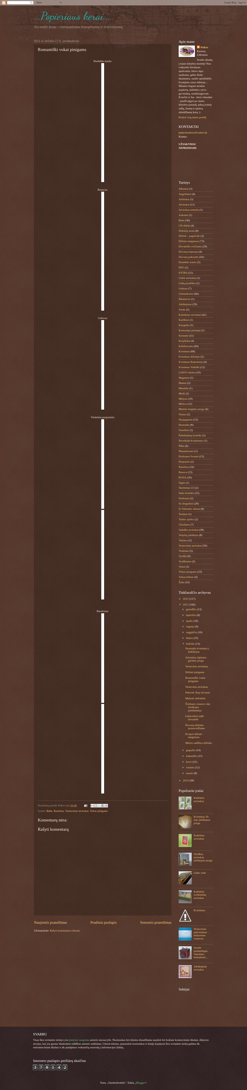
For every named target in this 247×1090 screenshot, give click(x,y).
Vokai (182, 566)
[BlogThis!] (96, 805)
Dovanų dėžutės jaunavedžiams (195, 727)
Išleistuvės (184, 299)
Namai (182, 414)
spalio (189, 620)
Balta (49, 810)
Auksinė (183, 215)
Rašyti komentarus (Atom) (65, 930)
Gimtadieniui (186, 293)
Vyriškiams (185, 561)
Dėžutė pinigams (194, 672)
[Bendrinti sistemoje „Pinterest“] (106, 805)
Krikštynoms (186, 346)
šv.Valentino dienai (189, 508)
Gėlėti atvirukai (187, 278)
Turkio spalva (186, 519)
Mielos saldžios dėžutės (198, 742)
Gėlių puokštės (187, 283)
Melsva (183, 403)
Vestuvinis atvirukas (196, 666)
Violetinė (184, 550)
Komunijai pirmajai (190, 330)
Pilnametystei (186, 451)
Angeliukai (185, 194)
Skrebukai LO (186, 487)
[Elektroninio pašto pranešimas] (85, 805)
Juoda (182, 309)
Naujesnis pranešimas (50, 922)
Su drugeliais (186, 503)
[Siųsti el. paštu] (92, 805)
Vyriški (183, 556)
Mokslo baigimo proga (191, 409)
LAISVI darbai (187, 372)
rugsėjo (190, 626)
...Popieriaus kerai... (72, 15)
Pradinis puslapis (103, 922)
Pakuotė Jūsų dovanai (197, 692)
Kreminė (183, 335)
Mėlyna (183, 398)
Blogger (140, 1082)
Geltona (183, 288)
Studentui (184, 498)
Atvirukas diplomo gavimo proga (195, 659)
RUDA (182, 477)
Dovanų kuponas (188, 251)
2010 (186, 780)
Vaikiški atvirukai (188, 529)
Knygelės (184, 325)
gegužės (191, 750)
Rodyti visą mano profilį (192, 117)
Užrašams (184, 524)
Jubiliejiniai (185, 304)
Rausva (183, 472)
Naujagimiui (186, 419)
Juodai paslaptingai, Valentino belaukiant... (201, 952)
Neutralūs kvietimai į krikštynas (197, 650)
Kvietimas (199, 910)
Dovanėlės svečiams (190, 246)
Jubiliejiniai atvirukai (200, 968)
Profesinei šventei (189, 456)
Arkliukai (184, 199)
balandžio (192, 756)
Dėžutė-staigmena (189, 241)
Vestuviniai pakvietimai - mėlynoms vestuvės (201, 934)
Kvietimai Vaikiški (189, 367)
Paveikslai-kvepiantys (191, 440)
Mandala (183, 388)
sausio (190, 773)
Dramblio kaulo (187, 262)
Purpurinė (184, 461)
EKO (181, 267)
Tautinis (183, 514)
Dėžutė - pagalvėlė (189, 235)
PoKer (204, 47)
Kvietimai (184, 351)
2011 (186, 604)
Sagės (182, 482)
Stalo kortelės (186, 493)
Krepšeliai (184, 340)
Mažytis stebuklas (195, 698)
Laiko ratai (200, 872)
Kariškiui (184, 319)
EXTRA (183, 272)
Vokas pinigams (99, 810)
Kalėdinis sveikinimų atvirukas (200, 894)
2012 (186, 598)
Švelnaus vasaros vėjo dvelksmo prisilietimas (197, 707)
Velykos (183, 540)
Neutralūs (184, 424)
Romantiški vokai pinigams (195, 679)
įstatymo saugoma (79, 1040)
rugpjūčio (192, 632)
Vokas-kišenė (186, 577)
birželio (190, 643)
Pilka (181, 445)
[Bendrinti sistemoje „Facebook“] (103, 805)
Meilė (182, 393)
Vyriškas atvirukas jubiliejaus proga (203, 857)
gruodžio (191, 609)
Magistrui (184, 377)
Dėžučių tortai (187, 230)
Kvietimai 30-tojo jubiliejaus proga (202, 820)
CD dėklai (184, 225)
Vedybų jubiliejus (188, 535)
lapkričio (191, 615)
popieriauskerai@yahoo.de (193, 132)
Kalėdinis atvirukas (199, 799)
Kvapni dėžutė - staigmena (194, 736)
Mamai (182, 383)
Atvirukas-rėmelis (189, 209)
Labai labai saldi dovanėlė (194, 718)
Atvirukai (184, 204)
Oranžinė (184, 430)
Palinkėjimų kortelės (190, 435)
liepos (189, 637)
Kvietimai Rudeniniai (191, 361)
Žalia (181, 582)
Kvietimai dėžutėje (189, 356)
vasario (190, 767)
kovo (189, 761)
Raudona (59, 810)
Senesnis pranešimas (155, 922)
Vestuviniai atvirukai (76, 810)
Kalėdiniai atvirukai (190, 314)
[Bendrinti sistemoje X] (99, 805)
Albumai (183, 188)
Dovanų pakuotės (189, 256)
